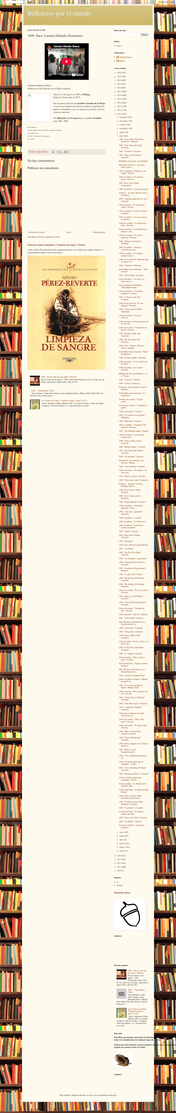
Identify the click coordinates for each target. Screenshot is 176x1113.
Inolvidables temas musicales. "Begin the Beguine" (133, 352)
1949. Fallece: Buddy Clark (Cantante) (129, 636)
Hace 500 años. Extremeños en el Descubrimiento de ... (132, 623)
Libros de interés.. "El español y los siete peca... (133, 471)
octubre (122, 124)
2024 (119, 80)
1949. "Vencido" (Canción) (129, 379)
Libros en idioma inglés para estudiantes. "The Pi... (130, 778)
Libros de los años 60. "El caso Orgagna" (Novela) (131, 304)
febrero (122, 847)
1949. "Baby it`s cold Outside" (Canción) (131, 597)
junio (121, 832)
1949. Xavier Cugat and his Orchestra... (129, 496)
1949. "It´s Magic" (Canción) (130, 821)
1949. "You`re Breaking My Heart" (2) (132, 756)
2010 (119, 870)
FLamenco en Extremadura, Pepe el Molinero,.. (133, 388)
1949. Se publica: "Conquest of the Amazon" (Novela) (132, 426)
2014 (119, 855)
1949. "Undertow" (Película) (130, 265)
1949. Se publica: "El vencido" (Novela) (131, 368)
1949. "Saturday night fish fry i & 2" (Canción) (133, 199)
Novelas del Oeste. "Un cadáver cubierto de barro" (131, 812)
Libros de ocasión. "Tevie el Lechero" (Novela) (133, 591)
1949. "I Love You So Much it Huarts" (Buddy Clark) (131, 686)
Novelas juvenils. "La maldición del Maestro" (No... (133, 230)
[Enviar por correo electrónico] (57, 152)
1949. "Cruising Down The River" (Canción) (132, 563)
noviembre (123, 121)
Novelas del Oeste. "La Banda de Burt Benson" (133, 790)
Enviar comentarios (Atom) (49, 237)
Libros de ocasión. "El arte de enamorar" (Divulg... (130, 236)
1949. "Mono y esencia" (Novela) (132, 476)
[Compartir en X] (62, 152)
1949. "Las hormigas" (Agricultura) (133, 558)
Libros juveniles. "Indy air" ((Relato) (133, 614)
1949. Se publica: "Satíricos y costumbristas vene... (130, 248)
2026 (119, 72)
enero (121, 850)
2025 (119, 76)
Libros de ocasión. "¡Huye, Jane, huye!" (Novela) (131, 720)
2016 (119, 110)
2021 (119, 91)
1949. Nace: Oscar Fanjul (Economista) (129, 184)
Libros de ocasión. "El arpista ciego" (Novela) (133, 726)
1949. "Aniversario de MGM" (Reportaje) (130, 310)
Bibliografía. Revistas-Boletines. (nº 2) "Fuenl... (133, 374)
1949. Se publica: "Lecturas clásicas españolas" (133, 212)
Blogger (113, 1095)
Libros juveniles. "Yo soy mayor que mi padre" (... (133, 362)
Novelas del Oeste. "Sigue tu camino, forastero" (133, 664)
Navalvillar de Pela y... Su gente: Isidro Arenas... (132, 166)
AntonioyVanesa (125, 57)
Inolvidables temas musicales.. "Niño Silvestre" (133, 270)
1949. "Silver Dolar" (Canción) (131, 275)
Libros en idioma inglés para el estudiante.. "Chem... (131, 762)
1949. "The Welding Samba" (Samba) (133, 431)
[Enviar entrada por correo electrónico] (53, 152)
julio (121, 136)
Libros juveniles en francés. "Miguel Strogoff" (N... (133, 680)
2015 (119, 114)
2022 (119, 87)
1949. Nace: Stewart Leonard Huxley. (133, 545)
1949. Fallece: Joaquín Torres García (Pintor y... (133, 744)
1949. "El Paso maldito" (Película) (132, 357)
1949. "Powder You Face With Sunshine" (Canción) (131, 802)
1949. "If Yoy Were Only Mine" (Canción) (131, 648)
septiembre (123, 128)
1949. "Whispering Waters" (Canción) (133, 773)
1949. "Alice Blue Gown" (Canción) (133, 703)
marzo (122, 843)
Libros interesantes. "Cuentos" (130, 411)
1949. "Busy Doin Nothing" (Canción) (130, 536)
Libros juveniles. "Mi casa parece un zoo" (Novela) (133, 692)
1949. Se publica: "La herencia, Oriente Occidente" (131, 526)
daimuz (122, 61)
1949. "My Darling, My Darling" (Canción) (132, 585)
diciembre (123, 117)
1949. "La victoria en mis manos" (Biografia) (132, 416)
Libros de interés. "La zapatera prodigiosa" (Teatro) (131, 292)
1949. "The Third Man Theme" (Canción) (131, 451)
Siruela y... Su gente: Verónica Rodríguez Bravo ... (131, 484)
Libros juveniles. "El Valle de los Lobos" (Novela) (132, 206)
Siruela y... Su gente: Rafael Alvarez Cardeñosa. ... (133, 193)
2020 (119, 95)
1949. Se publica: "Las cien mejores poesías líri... (133, 218)
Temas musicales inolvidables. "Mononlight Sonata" (130, 286)
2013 (119, 859)
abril (121, 839)
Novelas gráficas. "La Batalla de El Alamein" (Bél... (132, 784)
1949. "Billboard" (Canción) (130, 421)
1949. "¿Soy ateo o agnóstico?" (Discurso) (131, 512)
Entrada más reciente (36, 232)
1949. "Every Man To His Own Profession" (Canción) (131, 140)
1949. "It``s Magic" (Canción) (130, 653)
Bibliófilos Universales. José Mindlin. (133, 161)
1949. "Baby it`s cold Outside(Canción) (127, 750)
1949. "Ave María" (126, 548)
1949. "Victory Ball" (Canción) (131, 618)
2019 (119, 98)
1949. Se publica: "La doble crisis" (132, 521)
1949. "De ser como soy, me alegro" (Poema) (58, 376)
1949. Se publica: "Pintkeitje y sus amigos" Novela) (132, 172)
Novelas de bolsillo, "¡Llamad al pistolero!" (131, 826)
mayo (121, 836)
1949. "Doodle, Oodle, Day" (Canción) (130, 334)
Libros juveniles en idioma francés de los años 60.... (133, 322)
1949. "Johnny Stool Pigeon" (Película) (130, 242)
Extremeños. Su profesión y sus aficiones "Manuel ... (131, 461)
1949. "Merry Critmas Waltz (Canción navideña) (130, 732)
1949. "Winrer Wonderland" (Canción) (130, 738)
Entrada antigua (99, 232)
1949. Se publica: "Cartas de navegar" (133, 189)
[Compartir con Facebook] (65, 152)
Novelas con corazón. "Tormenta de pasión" (133, 406)
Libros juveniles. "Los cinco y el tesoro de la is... (131, 280)
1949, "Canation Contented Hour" (132, 675)
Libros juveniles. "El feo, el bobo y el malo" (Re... (133, 642)
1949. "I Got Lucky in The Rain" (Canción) (132, 698)
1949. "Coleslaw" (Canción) (130, 151)
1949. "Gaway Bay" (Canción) (131, 628)
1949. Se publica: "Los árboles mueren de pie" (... (131, 254)
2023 (119, 84)
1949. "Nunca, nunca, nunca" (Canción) (130, 441)
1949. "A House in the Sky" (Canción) (130, 298)
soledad (119, 885)
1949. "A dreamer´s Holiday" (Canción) (130, 708)
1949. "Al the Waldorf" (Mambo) (132, 466)
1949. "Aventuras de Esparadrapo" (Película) (132, 569)
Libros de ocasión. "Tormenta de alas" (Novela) (131, 609)
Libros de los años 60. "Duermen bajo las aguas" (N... (133, 260)
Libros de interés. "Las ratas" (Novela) (130, 316)
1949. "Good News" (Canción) (131, 807)
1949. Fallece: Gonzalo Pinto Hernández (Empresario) (130, 796)
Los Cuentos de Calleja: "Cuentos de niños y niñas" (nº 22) (64, 400)
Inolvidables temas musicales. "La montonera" (132, 394)
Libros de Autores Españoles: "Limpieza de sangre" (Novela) (56, 244)
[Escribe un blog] (60, 152)
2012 (119, 863)
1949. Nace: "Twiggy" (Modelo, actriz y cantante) (131, 346)
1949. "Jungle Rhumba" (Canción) (132, 502)
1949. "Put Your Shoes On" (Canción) (130, 340)
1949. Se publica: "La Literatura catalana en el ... (131, 435)
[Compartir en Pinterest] (68, 152)
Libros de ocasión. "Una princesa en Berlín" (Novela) (133, 328)
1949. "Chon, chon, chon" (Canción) (133, 480)
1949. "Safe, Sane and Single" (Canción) (131, 146)
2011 (119, 867)
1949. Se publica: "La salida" (130, 517)
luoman (90, 1095)
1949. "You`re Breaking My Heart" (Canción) (132, 603)
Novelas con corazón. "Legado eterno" (131, 400)
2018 (119, 102)
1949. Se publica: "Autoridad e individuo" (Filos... (131, 506)
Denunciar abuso (122, 892)
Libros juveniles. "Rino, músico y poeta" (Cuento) (132, 658)
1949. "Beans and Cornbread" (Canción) (130, 156)
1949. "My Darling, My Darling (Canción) (131, 579)
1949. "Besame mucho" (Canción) (132, 446)
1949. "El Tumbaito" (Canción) (131, 456)
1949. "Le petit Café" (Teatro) (131, 574)
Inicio (68, 232)
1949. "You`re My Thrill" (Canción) (133, 817)
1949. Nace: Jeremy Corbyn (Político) (130, 490)
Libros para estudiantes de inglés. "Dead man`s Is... (132, 714)
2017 (119, 106)
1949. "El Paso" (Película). (129, 383)
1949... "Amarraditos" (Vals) (42, 390)
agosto (122, 132)
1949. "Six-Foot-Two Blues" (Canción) (130, 553)
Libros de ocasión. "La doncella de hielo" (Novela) (132, 224)
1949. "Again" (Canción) (128, 531)
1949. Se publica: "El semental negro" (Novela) (131, 178)
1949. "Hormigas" (126, 541)
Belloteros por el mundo (59, 13)
